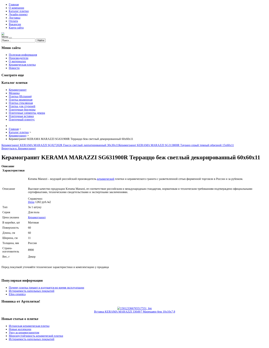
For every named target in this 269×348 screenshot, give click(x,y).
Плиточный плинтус (22, 119)
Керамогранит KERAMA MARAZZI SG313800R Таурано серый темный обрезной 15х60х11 (176, 145)
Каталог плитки (19, 11)
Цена (31, 202)
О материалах (17, 61)
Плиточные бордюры (22, 109)
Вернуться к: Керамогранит (18, 148)
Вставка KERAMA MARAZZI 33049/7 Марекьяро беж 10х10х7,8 (134, 311)
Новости (14, 67)
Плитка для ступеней (22, 106)
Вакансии (15, 24)
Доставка (14, 17)
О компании (16, 7)
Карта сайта (16, 27)
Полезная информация (23, 54)
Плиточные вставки (21, 116)
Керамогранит (18, 89)
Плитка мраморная (20, 99)
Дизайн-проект (18, 14)
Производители (18, 58)
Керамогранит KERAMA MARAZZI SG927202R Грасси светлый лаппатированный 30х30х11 (60, 145)
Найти (41, 40)
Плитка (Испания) (20, 96)
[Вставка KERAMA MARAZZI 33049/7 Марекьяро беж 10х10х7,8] (134, 308)
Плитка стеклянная (21, 103)
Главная (14, 4)
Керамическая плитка (22, 64)
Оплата (13, 21)
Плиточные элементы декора (27, 112)
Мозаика (14, 93)
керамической (105, 178)
